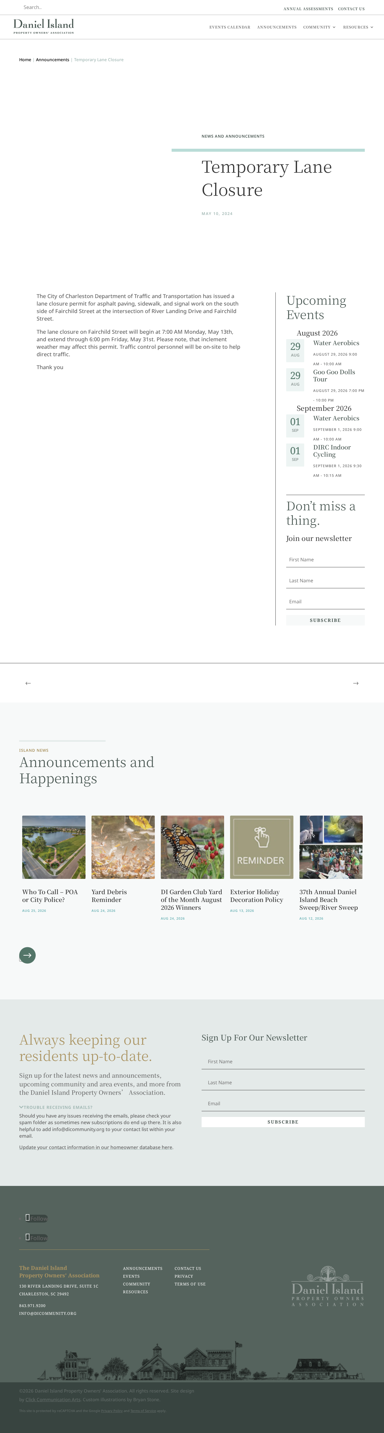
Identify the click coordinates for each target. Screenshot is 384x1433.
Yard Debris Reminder (109, 895)
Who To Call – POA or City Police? (50, 895)
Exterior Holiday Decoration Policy (256, 895)
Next (26, 958)
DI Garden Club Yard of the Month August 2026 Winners (191, 899)
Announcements (277, 26)
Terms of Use (190, 1284)
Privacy (184, 1276)
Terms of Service (143, 1410)
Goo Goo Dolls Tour (334, 375)
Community (317, 26)
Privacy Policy (112, 1410)
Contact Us (351, 8)
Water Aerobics (336, 342)
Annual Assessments (308, 8)
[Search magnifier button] (142, 7)
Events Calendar (229, 26)
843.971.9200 (32, 1305)
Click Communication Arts (53, 1399)
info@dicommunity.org (47, 1313)
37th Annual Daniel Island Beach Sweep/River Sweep (328, 899)
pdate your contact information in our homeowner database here (97, 1147)
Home (25, 59)
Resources (355, 26)
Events (131, 1276)
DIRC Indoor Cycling (332, 450)
